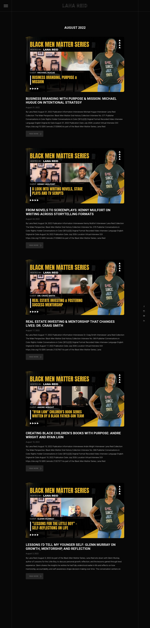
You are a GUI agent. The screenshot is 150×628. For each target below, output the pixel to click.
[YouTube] (144, 316)
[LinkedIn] (144, 320)
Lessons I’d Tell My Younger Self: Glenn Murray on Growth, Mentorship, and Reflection (71, 547)
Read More (33, 134)
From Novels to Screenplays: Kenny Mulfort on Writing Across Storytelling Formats (68, 212)
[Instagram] (144, 311)
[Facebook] (144, 306)
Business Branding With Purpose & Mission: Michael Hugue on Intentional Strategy (71, 101)
